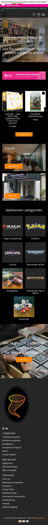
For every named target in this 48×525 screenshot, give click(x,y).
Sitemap (5, 503)
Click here (24, 359)
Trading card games (11, 437)
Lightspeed (40, 518)
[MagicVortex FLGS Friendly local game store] (4, 14)
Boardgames (12, 291)
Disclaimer (6, 486)
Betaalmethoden (9, 493)
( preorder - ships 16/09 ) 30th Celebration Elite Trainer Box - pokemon (12, 118)
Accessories (24, 319)
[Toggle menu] (43, 14)
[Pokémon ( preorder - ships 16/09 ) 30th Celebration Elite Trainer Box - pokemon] (12, 101)
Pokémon (35, 238)
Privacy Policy (8, 489)
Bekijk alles (24, 134)
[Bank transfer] (23, 521)
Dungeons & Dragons (11, 447)
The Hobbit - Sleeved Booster (35, 115)
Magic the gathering (13, 238)
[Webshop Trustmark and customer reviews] (24, 75)
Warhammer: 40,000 (35, 264)
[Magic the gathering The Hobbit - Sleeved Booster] (35, 101)
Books (5, 451)
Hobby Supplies (9, 454)
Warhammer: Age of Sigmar (35, 292)
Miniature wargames (11, 440)
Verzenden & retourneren (13, 496)
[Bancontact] (27, 521)
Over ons (6, 479)
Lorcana (12, 264)
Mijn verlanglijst (9, 470)
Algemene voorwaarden (12, 482)
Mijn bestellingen (9, 466)
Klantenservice (8, 500)
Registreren (7, 463)
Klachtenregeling (9, 507)
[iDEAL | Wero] (19, 521)
